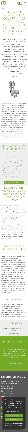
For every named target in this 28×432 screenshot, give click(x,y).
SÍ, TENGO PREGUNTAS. (14, 363)
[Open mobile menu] (25, 3)
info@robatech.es (8, 388)
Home (2, 8)
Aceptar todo (14, 415)
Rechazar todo (14, 419)
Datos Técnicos (14, 333)
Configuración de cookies (14, 411)
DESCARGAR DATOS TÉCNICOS (14, 182)
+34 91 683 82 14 (8, 386)
